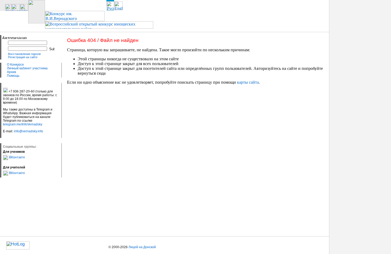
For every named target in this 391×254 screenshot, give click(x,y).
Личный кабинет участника (27, 68)
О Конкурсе (15, 64)
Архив (11, 72)
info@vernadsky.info (28, 131)
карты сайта (248, 82)
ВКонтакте (16, 157)
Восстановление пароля (24, 54)
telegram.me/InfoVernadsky (22, 124)
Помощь (13, 76)
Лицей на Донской (142, 247)
